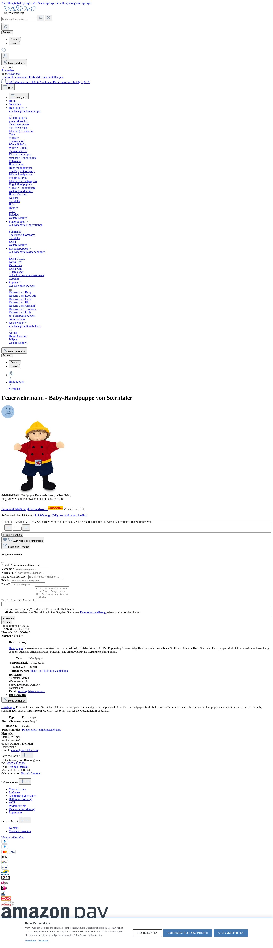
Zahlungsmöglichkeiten (22, 795)
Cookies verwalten (20, 831)
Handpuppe (16, 648)
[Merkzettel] (3, 51)
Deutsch (14, 39)
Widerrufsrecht (17, 805)
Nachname (8, 572)
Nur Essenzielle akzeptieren (188, 933)
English (14, 43)
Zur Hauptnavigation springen (74, 3)
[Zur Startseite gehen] (20, 13)
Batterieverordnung (20, 799)
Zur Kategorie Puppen (22, 285)
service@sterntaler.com (31, 691)
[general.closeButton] (2, 562)
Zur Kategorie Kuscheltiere (25, 326)
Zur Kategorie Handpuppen (25, 111)
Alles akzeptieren (231, 933)
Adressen (42, 77)
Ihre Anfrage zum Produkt (17, 600)
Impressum (15, 812)
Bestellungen (55, 77)
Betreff (6, 584)
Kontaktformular (30, 773)
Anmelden (7, 70)
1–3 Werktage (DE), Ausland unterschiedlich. (61, 515)
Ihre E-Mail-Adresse (14, 576)
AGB (12, 802)
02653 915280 (16, 763)
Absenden (8, 618)
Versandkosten (17, 789)
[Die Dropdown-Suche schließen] (48, 18)
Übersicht (7, 77)
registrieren (13, 73)
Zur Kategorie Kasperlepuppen (27, 251)
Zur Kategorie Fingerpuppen (26, 224)
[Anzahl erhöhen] (26, 527)
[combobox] (18, 19)
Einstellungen (147, 933)
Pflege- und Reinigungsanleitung (49, 670)
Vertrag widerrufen (12, 837)
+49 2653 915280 (18, 766)
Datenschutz (30, 940)
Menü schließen (16, 63)
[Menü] (2, 23)
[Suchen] (40, 18)
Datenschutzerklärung (93, 612)
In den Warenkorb (12, 534)
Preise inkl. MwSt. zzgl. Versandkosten (24, 509)
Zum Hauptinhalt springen (17, 3)
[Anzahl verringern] (8, 527)
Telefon (6, 580)
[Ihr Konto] (5, 56)
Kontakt (13, 827)
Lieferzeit (14, 792)
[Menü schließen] (10, 115)
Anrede (6, 565)
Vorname (7, 568)
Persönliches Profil (25, 77)
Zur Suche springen (45, 3)
